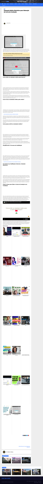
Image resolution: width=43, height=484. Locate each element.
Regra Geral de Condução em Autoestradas (35, 472)
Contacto (3, 5)
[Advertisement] (16, 17)
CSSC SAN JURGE (21, 1)
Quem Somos (40, 482)
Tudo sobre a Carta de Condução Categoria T (16, 460)
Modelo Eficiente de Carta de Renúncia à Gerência (6, 460)
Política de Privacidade (36, 482)
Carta (3, 458)
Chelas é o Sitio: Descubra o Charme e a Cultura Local (16, 472)
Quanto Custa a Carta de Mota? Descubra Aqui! (25, 460)
